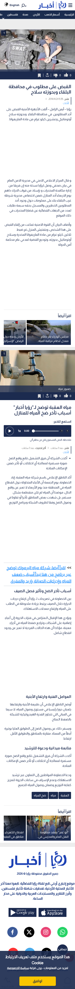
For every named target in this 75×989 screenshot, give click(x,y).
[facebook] (12, 932)
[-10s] (62, 431)
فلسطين (12, 14)
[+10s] (67, 431)
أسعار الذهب (52, 14)
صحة (25, 14)
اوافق (37, 981)
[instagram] (46, 932)
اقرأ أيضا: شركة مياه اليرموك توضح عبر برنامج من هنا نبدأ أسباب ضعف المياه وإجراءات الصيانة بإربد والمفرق (38, 574)
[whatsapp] (62, 932)
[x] (29, 932)
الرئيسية (69, 14)
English (14, 5)
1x (19, 431)
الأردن (36, 14)
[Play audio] (10, 431)
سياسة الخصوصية (18, 968)
